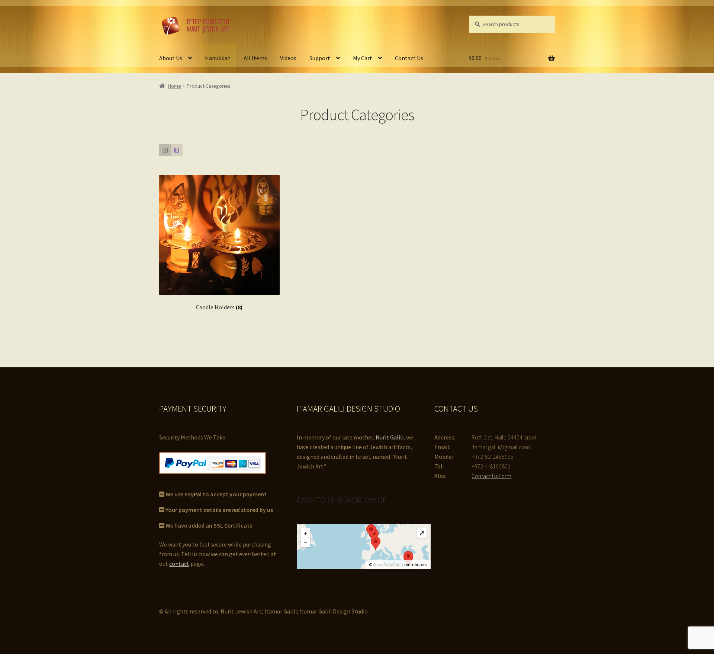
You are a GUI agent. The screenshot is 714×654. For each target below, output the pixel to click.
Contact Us (409, 58)
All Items (255, 58)
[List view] (176, 150)
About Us (170, 58)
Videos (288, 58)
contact (179, 563)
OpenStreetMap (388, 564)
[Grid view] (165, 150)
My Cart (362, 58)
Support (319, 58)
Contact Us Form (491, 476)
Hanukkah (218, 58)
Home (174, 86)
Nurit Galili (389, 437)
